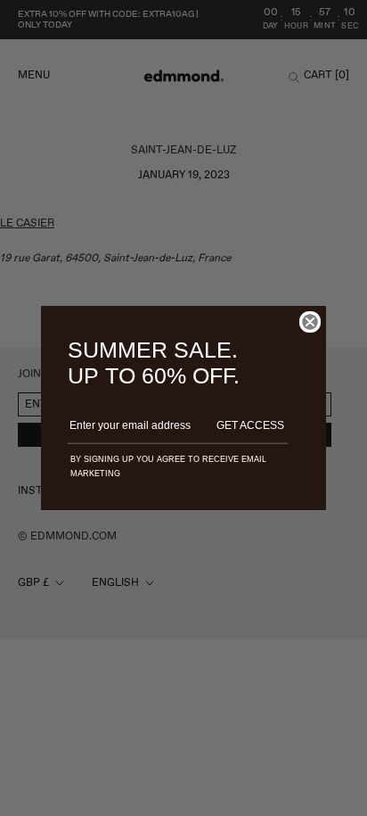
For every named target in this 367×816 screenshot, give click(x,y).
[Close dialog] (310, 322)
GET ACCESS (250, 425)
